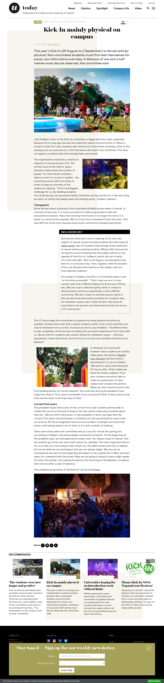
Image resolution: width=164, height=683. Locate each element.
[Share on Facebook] (43, 545)
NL (127, 22)
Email (51, 656)
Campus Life (121, 8)
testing (82, 22)
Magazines (78, 3)
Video (138, 8)
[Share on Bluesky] (47, 545)
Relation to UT (46, 663)
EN (123, 22)
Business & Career (95, 3)
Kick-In (45, 22)
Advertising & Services (116, 3)
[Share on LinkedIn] (56, 545)
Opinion (86, 8)
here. (97, 469)
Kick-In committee (70, 22)
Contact (151, 3)
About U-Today (137, 3)
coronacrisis (55, 22)
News (71, 8)
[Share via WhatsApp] (51, 545)
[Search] (153, 8)
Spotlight (102, 8)
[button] (148, 648)
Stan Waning (53, 44)
